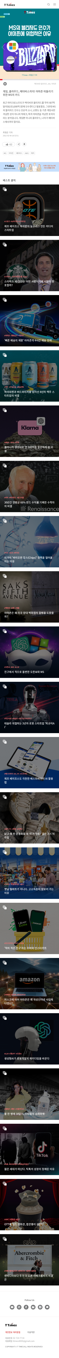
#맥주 (6, 387)
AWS (26, 153)
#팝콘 (18, 1219)
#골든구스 (7, 829)
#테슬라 (15, 718)
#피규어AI (7, 718)
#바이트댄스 (13, 1164)
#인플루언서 (19, 1109)
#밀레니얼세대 (31, 1271)
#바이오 (16, 552)
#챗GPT (12, 1053)
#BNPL (7, 442)
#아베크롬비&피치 (10, 1271)
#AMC (6, 1219)
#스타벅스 (7, 276)
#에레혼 (7, 1109)
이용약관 (31, 1332)
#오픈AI (7, 667)
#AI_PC (16, 773)
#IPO (12, 442)
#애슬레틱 (20, 387)
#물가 (22, 884)
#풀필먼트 (14, 335)
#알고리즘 (20, 497)
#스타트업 (21, 221)
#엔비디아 (21, 1271)
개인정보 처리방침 (12, 1332)
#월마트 (21, 335)
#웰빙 (13, 1109)
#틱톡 (6, 1164)
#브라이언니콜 (17, 276)
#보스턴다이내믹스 (25, 718)
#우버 (16, 943)
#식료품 (21, 943)
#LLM (17, 667)
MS (5, 153)
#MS (12, 667)
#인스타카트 (8, 943)
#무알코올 (12, 387)
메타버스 (19, 153)
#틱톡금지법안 (23, 1164)
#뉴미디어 (14, 221)
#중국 (11, 552)
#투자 (6, 497)
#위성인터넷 (21, 994)
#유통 (13, 608)
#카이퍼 (13, 994)
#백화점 (7, 608)
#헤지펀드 (12, 497)
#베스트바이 (8, 773)
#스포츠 (7, 221)
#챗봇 (17, 442)
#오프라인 (23, 773)
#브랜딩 (19, 829)
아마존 (11, 153)
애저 (32, 153)
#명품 (17, 608)
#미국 (6, 552)
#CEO (25, 276)
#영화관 (12, 1219)
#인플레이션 (15, 884)
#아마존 (7, 335)
